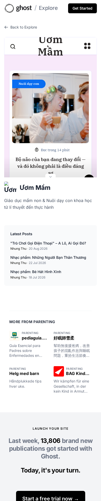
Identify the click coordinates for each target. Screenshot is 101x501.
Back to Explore (23, 27)
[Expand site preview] (50, 177)
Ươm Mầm (35, 187)
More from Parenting (32, 321)
